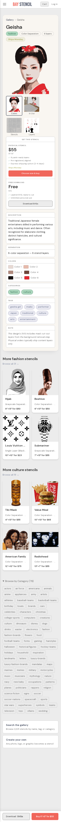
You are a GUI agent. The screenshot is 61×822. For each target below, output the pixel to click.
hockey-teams (48, 646)
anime (7, 594)
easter (18, 629)
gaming (38, 641)
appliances (21, 594)
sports (44, 699)
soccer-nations (12, 699)
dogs (44, 623)
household (22, 652)
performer (43, 306)
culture (27, 292)
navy (6, 682)
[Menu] (4, 4)
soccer (37, 693)
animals (48, 588)
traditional (27, 313)
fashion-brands (12, 635)
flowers (28, 635)
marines (8, 670)
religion (47, 687)
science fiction (12, 693)
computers (29, 617)
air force (19, 588)
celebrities (9, 612)
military (32, 670)
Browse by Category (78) (19, 581)
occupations (34, 682)
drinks (7, 629)
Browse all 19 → (11, 474)
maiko (29, 306)
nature (48, 676)
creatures (45, 617)
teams (52, 705)
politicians (21, 687)
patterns (50, 682)
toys (21, 711)
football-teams (12, 641)
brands (32, 606)
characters (25, 612)
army (33, 594)
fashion (12, 33)
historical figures (27, 646)
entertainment (27, 319)
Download (14, 816)
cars (42, 606)
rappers (35, 687)
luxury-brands (38, 658)
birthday (8, 606)
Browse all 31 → (11, 363)
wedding (43, 711)
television (9, 711)
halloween (9, 646)
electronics (32, 629)
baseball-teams (25, 600)
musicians (20, 676)
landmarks (9, 658)
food (39, 635)
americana (34, 588)
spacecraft (30, 699)
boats (21, 606)
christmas (41, 612)
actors (7, 588)
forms (27, 641)
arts (12, 319)
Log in (55, 4)
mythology (35, 676)
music (7, 676)
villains (30, 711)
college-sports (12, 617)
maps (49, 664)
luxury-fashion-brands (16, 664)
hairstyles (51, 641)
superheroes (25, 705)
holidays (8, 652)
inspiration (38, 652)
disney (34, 623)
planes (7, 687)
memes (20, 670)
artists (44, 594)
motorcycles (47, 670)
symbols (40, 705)
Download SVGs (30, 203)
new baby (19, 682)
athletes (8, 600)
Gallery (10, 19)
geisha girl (15, 306)
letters (23, 658)
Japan (13, 313)
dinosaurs (21, 623)
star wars (9, 705)
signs (26, 693)
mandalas (37, 664)
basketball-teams (47, 600)
